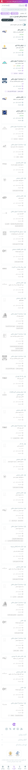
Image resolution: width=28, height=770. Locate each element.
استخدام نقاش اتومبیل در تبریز (18, 17)
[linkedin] (18, 729)
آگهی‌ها (14, 768)
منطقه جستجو (6, 13)
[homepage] (14, 724)
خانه (25, 768)
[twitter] (10, 729)
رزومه (8, 768)
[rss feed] (21, 729)
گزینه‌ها (19, 768)
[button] (23, 13)
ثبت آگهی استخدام (6, 20)
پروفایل (2, 768)
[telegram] (14, 729)
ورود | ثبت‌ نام (5, 5)
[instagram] (6, 729)
